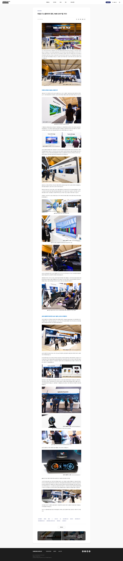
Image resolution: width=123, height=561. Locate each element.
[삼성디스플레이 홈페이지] (83, 551)
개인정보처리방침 (48, 551)
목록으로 (61, 527)
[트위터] (78, 19)
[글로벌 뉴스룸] (89, 551)
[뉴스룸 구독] (108, 2)
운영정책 (54, 551)
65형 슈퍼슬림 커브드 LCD (41, 520)
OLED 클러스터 (64, 520)
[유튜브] (87, 551)
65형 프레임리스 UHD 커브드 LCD (51, 520)
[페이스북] (76, 19)
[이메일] (83, 19)
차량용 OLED (58, 520)
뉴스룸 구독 (60, 551)
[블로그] (80, 19)
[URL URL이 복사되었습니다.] (85, 19)
